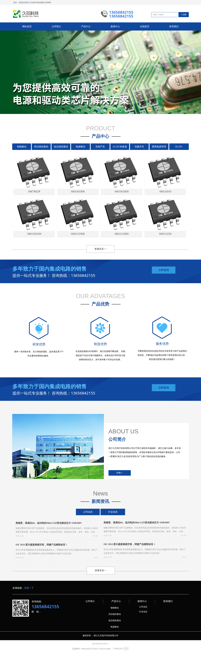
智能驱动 (21, 146)
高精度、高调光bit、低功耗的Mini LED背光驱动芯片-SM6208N (49, 523)
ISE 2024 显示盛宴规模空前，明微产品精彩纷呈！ (42, 544)
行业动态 (113, 512)
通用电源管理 (159, 146)
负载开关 (139, 146)
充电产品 (100, 146)
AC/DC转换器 (120, 146)
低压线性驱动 (61, 146)
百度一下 (29, 588)
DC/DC (179, 146)
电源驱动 (80, 146)
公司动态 (88, 512)
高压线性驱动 (41, 146)
